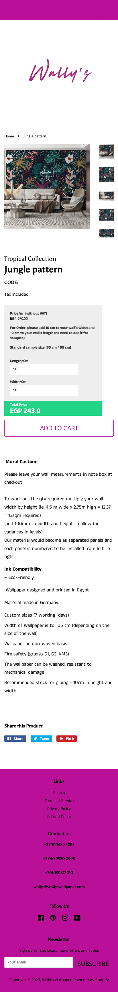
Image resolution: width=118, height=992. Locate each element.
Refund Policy (59, 817)
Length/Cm (19, 361)
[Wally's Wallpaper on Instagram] (65, 919)
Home (9, 136)
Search (59, 793)
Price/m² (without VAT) (28, 313)
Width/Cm (18, 382)
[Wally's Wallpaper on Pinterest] (53, 919)
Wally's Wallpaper (56, 980)
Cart (109, 14)
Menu (16, 15)
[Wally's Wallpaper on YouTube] (77, 919)
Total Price (18, 404)
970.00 (22, 318)
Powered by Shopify (91, 980)
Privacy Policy (59, 809)
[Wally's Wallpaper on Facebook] (41, 919)
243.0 (32, 411)
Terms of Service (59, 801)
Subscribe (93, 963)
